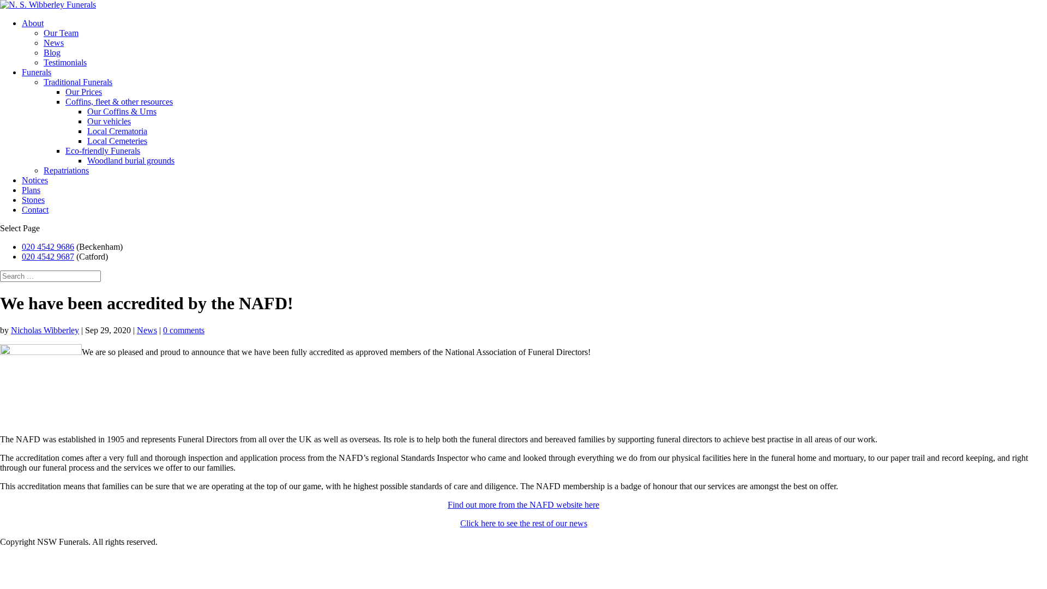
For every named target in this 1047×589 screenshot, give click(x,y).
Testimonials (65, 62)
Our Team (61, 33)
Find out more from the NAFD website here (523, 504)
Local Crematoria (117, 131)
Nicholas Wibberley (45, 330)
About (33, 23)
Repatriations (66, 170)
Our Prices (83, 92)
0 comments (183, 330)
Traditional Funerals (78, 82)
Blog (52, 52)
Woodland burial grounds (130, 160)
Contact (35, 209)
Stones (33, 200)
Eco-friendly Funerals (102, 150)
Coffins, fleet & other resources (119, 101)
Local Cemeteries (117, 141)
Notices (35, 180)
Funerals (36, 72)
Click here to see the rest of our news (523, 523)
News (54, 42)
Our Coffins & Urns (122, 111)
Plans (31, 190)
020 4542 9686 (48, 246)
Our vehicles (109, 121)
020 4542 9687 (48, 256)
